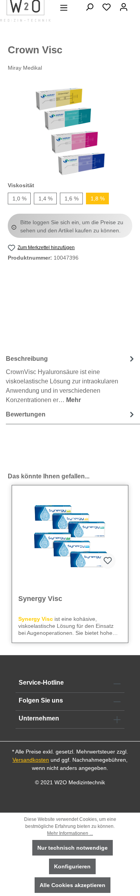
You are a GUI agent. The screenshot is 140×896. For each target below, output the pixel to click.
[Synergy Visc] (70, 536)
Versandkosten (30, 760)
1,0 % (19, 198)
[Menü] (63, 8)
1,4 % (45, 198)
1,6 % (72, 198)
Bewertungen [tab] (26, 414)
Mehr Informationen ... (70, 833)
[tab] (71, 379)
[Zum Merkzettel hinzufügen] (108, 561)
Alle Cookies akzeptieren (72, 885)
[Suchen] (89, 7)
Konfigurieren (72, 866)
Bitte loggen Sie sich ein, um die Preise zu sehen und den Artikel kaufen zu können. (71, 226)
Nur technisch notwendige (72, 848)
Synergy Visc (40, 599)
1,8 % (98, 198)
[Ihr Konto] (123, 7)
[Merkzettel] (106, 7)
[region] (70, 131)
